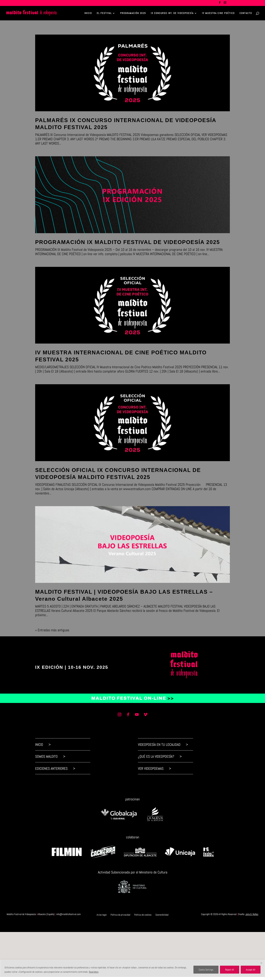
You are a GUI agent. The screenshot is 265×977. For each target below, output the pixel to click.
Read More (93, 971)
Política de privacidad (120, 914)
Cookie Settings (206, 969)
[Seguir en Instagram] (119, 714)
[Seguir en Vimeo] (145, 714)
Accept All (250, 969)
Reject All (229, 969)
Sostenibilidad (161, 914)
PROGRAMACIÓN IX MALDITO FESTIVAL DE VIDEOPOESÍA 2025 (127, 242)
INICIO (88, 13)
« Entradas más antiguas (52, 630)
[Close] (261, 963)
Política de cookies (142, 914)
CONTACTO (246, 13)
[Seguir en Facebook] (128, 714)
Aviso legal (102, 914)
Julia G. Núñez (251, 914)
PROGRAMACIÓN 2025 (133, 13)
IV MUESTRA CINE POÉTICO (218, 13)
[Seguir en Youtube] (136, 714)
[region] (132, 968)
